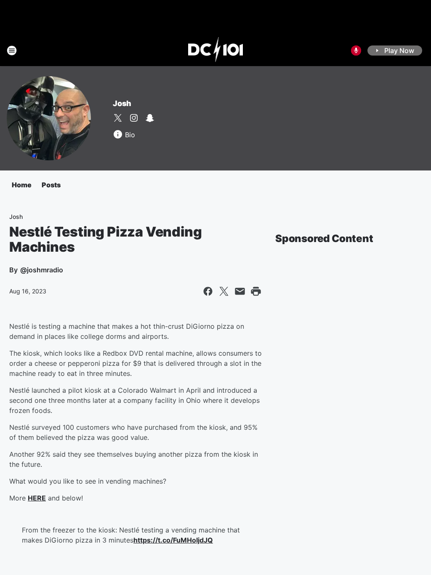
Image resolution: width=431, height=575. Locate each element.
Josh (122, 103)
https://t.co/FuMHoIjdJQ (173, 540)
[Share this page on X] (224, 291)
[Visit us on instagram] (134, 118)
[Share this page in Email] (240, 291)
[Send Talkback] (356, 50)
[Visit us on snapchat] (150, 118)
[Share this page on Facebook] (208, 291)
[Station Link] (215, 50)
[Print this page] (256, 291)
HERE (37, 498)
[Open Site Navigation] (12, 50)
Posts (51, 185)
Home (22, 185)
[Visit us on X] (118, 118)
